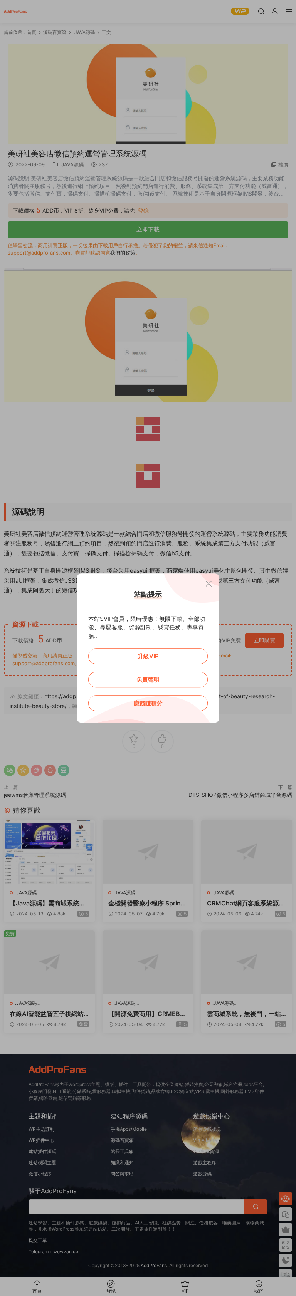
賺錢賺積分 (148, 703)
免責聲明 (148, 679)
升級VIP (148, 656)
